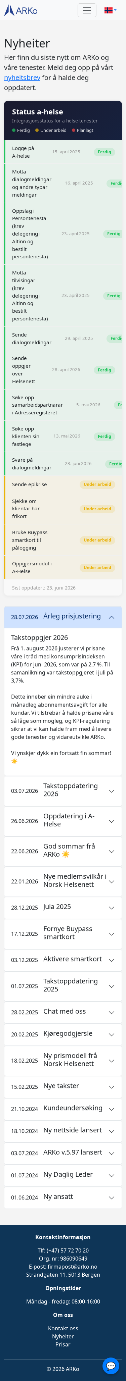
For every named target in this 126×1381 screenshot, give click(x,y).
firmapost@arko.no (72, 1266)
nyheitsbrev (22, 77)
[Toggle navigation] (87, 10)
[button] (110, 10)
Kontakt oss (63, 1328)
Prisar (63, 1344)
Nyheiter (63, 1336)
